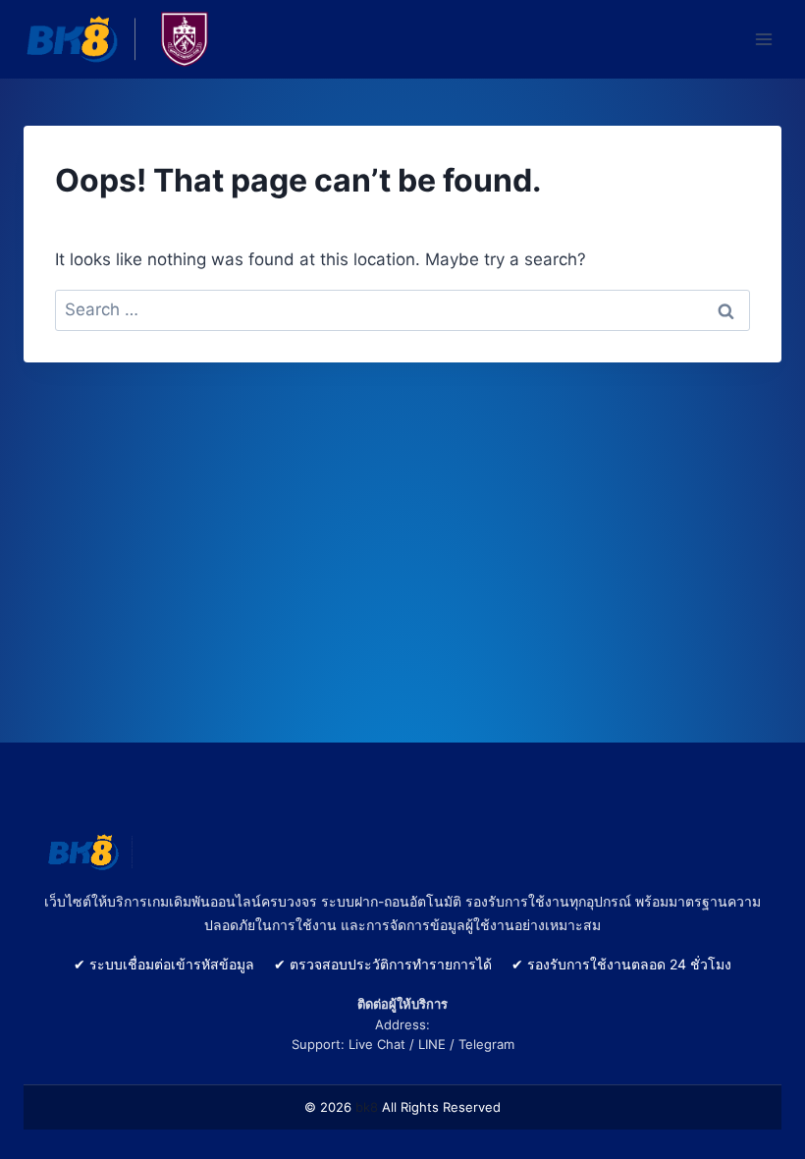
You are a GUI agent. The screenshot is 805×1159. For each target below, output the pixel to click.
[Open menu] (763, 39)
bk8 (366, 1107)
